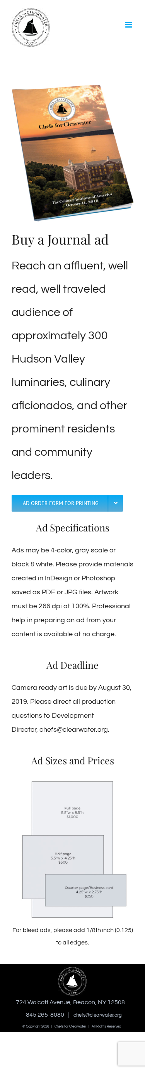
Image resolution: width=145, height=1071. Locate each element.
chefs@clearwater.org (73, 729)
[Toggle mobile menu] (129, 25)
